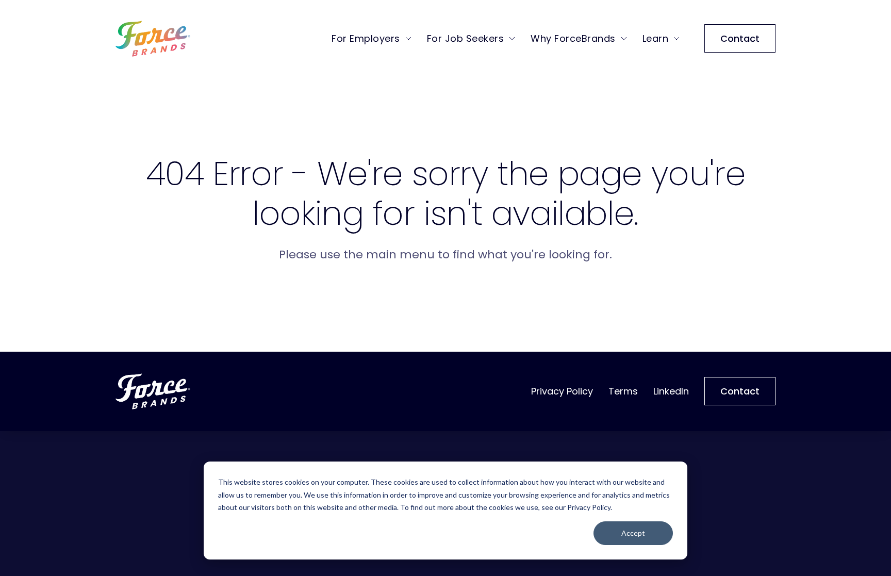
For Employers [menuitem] (366, 38)
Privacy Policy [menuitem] (562, 391)
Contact (740, 38)
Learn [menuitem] (655, 38)
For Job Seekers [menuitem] (465, 38)
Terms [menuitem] (623, 391)
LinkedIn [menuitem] (671, 391)
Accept (633, 533)
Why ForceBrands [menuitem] (573, 38)
